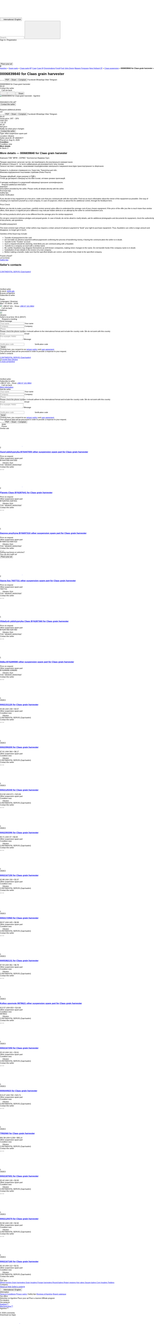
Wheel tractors (6, 1283)
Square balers (91, 1283)
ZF (101, 68)
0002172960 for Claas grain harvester (19, 918)
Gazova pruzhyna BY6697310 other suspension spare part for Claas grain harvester (43, 533)
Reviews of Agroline (45, 1294)
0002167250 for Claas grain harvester (19, 1048)
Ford (62, 68)
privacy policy (32, 349)
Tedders (111, 1283)
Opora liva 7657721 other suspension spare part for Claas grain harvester (38, 580)
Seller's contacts (18, 1287)
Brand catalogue (59, 1294)
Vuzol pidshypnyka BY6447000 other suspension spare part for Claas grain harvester (44, 452)
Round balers (58, 1283)
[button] (77, 52)
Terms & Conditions (8, 1294)
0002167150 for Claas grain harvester (19, 875)
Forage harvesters (44, 1283)
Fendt (57, 68)
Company (28, 326)
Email (27, 334)
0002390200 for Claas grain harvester (19, 747)
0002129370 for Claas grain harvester (19, 1219)
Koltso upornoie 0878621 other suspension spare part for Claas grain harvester (41, 1003)
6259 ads (10, 291)
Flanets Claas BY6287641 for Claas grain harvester (26, 492)
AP (30, 68)
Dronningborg (49, 68)
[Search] (42, 30)
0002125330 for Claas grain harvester (19, 790)
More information (6, 387)
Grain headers (31, 1283)
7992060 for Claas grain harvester (17, 1133)
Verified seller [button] (5, 289)
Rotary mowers (70, 1283)
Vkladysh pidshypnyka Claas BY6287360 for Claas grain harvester (34, 621)
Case (34, 68)
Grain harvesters (19, 1283)
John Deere (69, 68)
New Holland (94, 68)
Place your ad (6, 557)
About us (3, 1287)
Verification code (41, 344)
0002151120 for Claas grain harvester (19, 704)
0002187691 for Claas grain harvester (19, 1176)
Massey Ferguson (82, 68)
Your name (29, 323)
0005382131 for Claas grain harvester (19, 960)
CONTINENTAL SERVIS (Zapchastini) (15, 272)
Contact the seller (8, 104)
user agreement (47, 349)
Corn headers (102, 1283)
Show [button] (17, 306)
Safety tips (4, 260)
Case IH (40, 68)
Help (9, 1287)
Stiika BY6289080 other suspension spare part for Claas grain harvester (37, 662)
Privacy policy (21, 1294)
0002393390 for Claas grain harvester (19, 832)
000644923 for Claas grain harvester (18, 1091)
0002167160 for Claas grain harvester (19, 1261)
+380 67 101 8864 (27, 306)
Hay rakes (80, 1283)
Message (27, 339)
